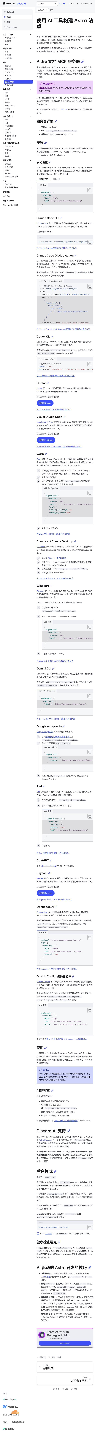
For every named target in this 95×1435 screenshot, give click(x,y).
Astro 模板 (45, 1277)
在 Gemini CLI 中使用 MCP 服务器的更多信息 (56, 719)
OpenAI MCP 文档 (48, 866)
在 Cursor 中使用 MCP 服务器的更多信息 (54, 409)
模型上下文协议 (45, 88)
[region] (65, 242)
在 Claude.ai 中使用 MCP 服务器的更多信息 (55, 578)
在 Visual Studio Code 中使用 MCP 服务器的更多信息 (59, 446)
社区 (66, 1389)
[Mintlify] (8, 1429)
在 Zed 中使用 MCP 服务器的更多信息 (53, 853)
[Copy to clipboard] (89, 190)
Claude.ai (41, 546)
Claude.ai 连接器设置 (57, 558)
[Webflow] (10, 1406)
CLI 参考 (48, 1233)
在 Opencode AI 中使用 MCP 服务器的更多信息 (57, 969)
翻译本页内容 (56, 1357)
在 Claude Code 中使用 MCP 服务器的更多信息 (57, 248)
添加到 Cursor (45, 403)
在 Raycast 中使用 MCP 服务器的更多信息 (54, 899)
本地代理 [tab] (56, 179)
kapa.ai (64, 109)
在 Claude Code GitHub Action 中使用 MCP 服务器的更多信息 (63, 329)
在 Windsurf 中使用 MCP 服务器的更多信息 (55, 661)
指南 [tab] (9, 17)
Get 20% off (65, 1343)
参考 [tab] (9, 22)
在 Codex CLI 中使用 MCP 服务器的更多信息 (56, 376)
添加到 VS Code (46, 440)
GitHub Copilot (43, 982)
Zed (38, 792)
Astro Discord (45, 1140)
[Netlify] (9, 1399)
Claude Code (42, 223)
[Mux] (5, 1422)
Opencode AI (42, 912)
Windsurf (40, 591)
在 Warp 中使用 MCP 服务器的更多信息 (53, 534)
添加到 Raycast (45, 893)
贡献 (57, 1389)
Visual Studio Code (45, 422)
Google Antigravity (45, 731)
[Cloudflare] (11, 1413)
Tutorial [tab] (10, 12)
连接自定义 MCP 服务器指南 (57, 737)
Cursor (40, 388)
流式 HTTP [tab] (43, 179)
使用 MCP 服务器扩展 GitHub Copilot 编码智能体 (66, 1039)
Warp (39, 459)
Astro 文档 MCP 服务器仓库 (66, 1120)
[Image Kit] (18, 1422)
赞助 (75, 1389)
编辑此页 (43, 1357)
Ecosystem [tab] (12, 27)
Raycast (40, 878)
